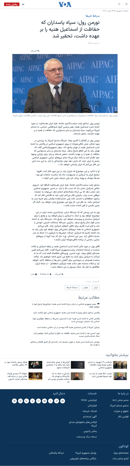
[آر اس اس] (26, 401)
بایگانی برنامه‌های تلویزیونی (83, 458)
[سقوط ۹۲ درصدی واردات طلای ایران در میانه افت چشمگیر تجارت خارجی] (35, 376)
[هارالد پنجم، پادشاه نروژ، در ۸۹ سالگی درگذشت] (35, 365)
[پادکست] (20, 401)
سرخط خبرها (93, 16)
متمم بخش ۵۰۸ (120, 400)
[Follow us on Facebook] (62, 401)
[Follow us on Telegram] (56, 401)
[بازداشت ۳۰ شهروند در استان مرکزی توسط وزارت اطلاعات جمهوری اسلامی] (120, 365)
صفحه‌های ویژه (121, 453)
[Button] (35, 51)
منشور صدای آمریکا (119, 406)
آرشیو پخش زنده (120, 458)
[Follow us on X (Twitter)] (50, 401)
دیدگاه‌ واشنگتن (56, 453)
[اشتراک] (14, 401)
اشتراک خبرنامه (90, 411)
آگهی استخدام (90, 417)
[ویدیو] (23, 4)
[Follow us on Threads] (32, 401)
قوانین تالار (123, 417)
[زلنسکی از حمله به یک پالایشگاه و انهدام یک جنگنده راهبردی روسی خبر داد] (78, 376)
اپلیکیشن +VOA (89, 400)
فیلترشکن (92, 406)
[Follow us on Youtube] (44, 401)
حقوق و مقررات (121, 411)
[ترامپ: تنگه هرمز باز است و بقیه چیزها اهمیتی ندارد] (120, 376)
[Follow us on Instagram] (38, 401)
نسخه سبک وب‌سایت (86, 437)
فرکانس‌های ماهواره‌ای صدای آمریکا (83, 424)
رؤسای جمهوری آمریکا (86, 453)
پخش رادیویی (90, 431)
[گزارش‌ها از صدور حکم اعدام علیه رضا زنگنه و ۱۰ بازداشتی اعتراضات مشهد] (78, 365)
